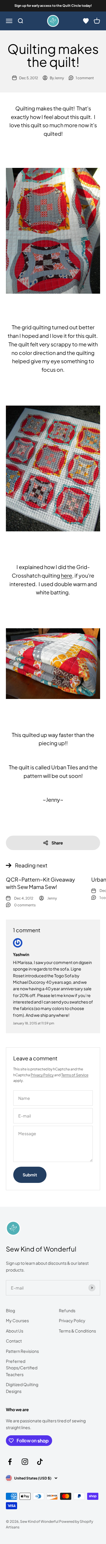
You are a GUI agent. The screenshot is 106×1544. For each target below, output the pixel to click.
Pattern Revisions (22, 1351)
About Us (14, 1330)
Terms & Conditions (77, 1330)
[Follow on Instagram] (25, 1462)
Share (57, 842)
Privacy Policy (42, 1075)
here (66, 575)
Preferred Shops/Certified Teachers (21, 1367)
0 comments (25, 905)
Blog (10, 1310)
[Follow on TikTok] (40, 1462)
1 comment (85, 78)
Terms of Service (74, 1075)
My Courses (17, 1320)
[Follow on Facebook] (10, 1462)
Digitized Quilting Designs (22, 1387)
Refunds (67, 1310)
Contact (14, 1340)
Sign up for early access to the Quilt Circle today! (53, 5)
